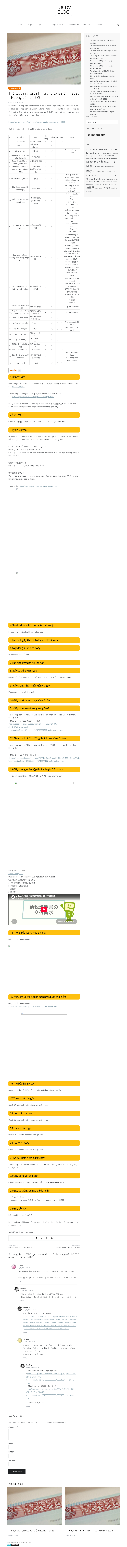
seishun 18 (108, 176)
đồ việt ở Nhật (112, 184)
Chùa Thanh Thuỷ (101, 153)
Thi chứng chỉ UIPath (93, 179)
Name (11, 1443)
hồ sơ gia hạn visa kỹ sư (110, 158)
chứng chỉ (109, 153)
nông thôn (96, 171)
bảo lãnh (93, 153)
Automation (89, 150)
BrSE (95, 149)
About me (99, 25)
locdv (21, 102)
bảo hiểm (102, 150)
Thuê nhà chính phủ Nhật (108, 179)
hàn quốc (103, 156)
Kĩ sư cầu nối (94, 161)
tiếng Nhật (97, 182)
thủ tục (91, 181)
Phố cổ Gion (102, 171)
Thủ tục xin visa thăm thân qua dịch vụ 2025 (89, 1530)
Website (11, 1460)
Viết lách (86, 25)
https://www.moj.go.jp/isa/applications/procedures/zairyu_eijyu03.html (37, 122)
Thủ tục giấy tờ (14, 88)
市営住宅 (101, 188)
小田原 (96, 188)
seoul (114, 176)
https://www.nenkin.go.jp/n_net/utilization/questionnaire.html (33, 1006)
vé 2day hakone (105, 181)
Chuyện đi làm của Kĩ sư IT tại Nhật (68, 1247)
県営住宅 (113, 188)
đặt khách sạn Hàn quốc (92, 184)
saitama (91, 175)
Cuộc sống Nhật (34, 25)
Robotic (109, 171)
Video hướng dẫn (15, 874)
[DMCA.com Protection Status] (13, 1545)
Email (11, 1452)
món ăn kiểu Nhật (99, 166)
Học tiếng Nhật (95, 158)
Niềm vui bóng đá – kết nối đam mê (20, 1247)
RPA (114, 171)
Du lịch (19, 25)
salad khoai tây (100, 176)
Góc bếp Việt (74, 25)
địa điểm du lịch (104, 184)
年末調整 (107, 188)
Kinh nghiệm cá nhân (55, 25)
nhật (89, 171)
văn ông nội (114, 181)
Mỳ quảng (108, 166)
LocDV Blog (63, 9)
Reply (19, 1281)
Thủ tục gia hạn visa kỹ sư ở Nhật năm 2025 (31, 1530)
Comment (12, 1427)
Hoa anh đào (97, 156)
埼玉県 (90, 187)
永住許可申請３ (18, 387)
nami (112, 166)
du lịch (91, 156)
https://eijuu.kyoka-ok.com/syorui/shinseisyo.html (33, 397)
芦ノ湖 (89, 191)
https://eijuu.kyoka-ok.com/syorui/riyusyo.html (37, 486)
